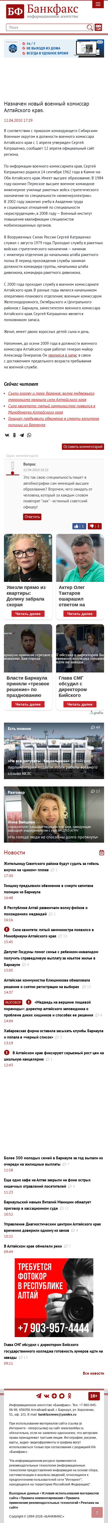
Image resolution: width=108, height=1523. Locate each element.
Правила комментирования (42, 1498)
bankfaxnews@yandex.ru (57, 1414)
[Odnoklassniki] (69, 1395)
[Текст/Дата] (98, 27)
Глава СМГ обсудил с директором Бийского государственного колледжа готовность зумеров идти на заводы (53, 1351)
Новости (14, 852)
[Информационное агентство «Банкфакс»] (40, 11)
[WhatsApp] (29, 435)
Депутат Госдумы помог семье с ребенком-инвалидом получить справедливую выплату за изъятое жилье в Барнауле (51, 958)
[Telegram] (22, 435)
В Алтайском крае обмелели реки (33, 1246)
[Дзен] (54, 1395)
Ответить (32, 516)
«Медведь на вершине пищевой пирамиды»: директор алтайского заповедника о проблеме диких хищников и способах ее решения (48, 1009)
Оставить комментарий (82, 446)
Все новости (93, 1373)
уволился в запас (62, 355)
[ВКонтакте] (7, 435)
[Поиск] (90, 27)
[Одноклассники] (14, 435)
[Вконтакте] (46, 1395)
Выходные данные (24, 1493)
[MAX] (62, 1395)
